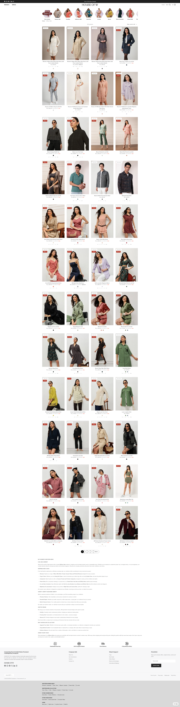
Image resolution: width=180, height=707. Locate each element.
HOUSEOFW (9, 678)
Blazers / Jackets (63, 685)
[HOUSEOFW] (90, 5)
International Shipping (114, 663)
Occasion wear (61, 694)
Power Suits (71, 685)
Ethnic (14, 4)
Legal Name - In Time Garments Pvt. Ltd (19, 678)
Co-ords (78, 685)
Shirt (50, 690)
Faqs (110, 654)
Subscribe (156, 665)
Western (6, 4)
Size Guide (111, 657)
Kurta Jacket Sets (52, 699)
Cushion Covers (58, 704)
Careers (70, 659)
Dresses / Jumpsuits (46, 685)
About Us (71, 654)
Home (43, 21)
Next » (96, 551)
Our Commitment (72, 657)
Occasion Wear (61, 699)
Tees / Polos (45, 690)
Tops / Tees (55, 685)
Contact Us (71, 661)
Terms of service (153, 675)
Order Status (112, 659)
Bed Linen (44, 704)
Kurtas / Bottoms (52, 694)
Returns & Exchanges (114, 661)
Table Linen (51, 704)
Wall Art (66, 704)
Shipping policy (166, 675)
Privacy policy (160, 675)
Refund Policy (173, 675)
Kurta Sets (44, 694)
